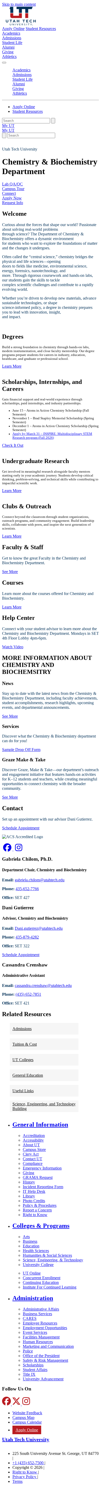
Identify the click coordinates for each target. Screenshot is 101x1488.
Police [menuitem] (28, 1351)
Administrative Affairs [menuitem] (41, 1309)
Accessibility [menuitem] (33, 1140)
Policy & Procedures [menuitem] (39, 1205)
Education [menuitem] (31, 1246)
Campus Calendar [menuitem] (27, 1422)
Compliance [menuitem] (32, 1163)
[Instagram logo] (18, 849)
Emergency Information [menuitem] (42, 1168)
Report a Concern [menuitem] (37, 1210)
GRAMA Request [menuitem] (38, 1177)
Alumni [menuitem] (8, 47)
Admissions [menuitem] (11, 38)
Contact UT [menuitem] (32, 1159)
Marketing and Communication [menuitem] (48, 1346)
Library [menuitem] (29, 1196)
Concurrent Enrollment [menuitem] (41, 1278)
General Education (27, 1075)
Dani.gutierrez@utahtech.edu (39, 928)
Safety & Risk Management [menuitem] (45, 1360)
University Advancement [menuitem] (43, 1379)
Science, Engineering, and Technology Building (44, 1106)
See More (10, 571)
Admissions (22, 1028)
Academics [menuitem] (11, 33)
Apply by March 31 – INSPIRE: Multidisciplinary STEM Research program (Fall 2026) (52, 436)
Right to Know (25, 1472)
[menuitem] (55, 1124)
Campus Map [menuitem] (23, 1417)
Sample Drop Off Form (21, 749)
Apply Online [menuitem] (27, 1430)
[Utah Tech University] (21, 24)
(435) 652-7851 (28, 994)
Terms (17, 1481)
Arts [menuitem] (26, 1236)
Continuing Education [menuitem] (41, 1282)
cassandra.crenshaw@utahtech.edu (43, 985)
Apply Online (13, 28)
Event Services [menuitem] (35, 1332)
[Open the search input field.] (4, 135)
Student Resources (41, 28)
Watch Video (12, 647)
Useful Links (23, 1091)
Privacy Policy (24, 1477)
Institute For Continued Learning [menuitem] (49, 1287)
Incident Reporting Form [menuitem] (43, 1187)
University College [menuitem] (38, 1264)
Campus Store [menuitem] (34, 1149)
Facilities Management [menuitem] (41, 1337)
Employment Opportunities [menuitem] (45, 1328)
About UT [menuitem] (31, 1145)
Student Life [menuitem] (12, 42)
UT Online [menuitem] (32, 1273)
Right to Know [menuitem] (35, 1214)
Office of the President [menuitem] (41, 1355)
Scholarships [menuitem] (33, 1365)
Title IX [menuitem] (29, 1374)
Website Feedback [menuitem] (27, 1413)
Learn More (11, 607)
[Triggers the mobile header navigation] (4, 62)
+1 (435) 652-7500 (28, 1463)
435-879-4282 (27, 937)
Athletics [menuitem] (9, 56)
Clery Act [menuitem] (31, 1154)
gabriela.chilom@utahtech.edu (39, 880)
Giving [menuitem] (7, 52)
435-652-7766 (27, 889)
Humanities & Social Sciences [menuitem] (47, 1255)
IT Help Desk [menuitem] (34, 1191)
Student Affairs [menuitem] (35, 1369)
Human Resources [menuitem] (38, 1342)
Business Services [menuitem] (37, 1314)
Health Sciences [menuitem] (36, 1250)
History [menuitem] (29, 1182)
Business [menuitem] (30, 1241)
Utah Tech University (25, 1439)
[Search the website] (53, 120)
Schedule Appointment (20, 828)
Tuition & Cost (24, 1044)
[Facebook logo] (7, 849)
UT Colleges (22, 1060)
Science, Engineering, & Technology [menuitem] (53, 1260)
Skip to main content (19, 4)
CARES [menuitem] (30, 1318)
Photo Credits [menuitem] (34, 1201)
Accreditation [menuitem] (34, 1135)
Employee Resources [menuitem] (40, 1323)
